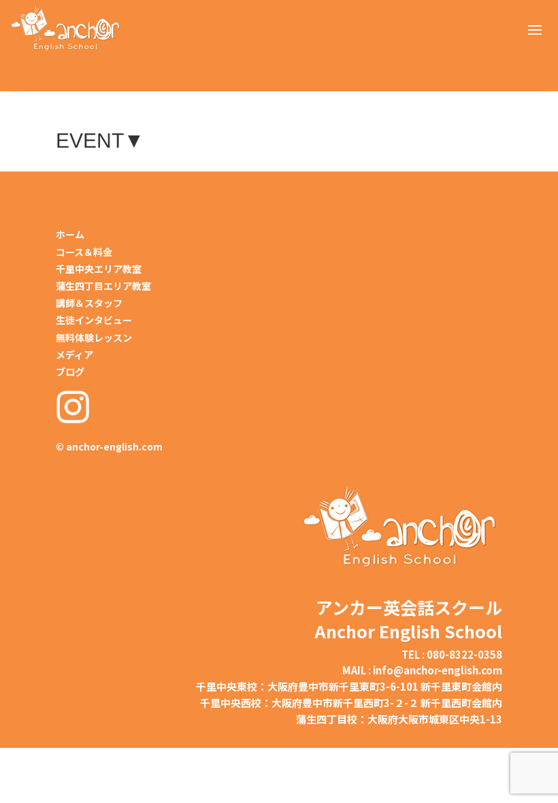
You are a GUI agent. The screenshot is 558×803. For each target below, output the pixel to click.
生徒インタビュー (94, 320)
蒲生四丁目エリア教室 (103, 286)
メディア (74, 354)
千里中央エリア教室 (99, 269)
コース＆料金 (84, 252)
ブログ (70, 371)
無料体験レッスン (94, 337)
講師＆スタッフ (89, 303)
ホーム (70, 234)
